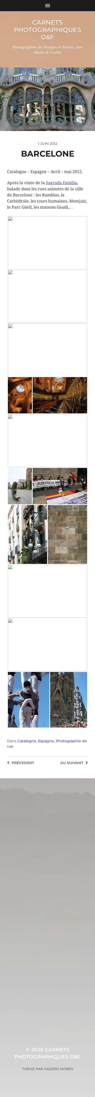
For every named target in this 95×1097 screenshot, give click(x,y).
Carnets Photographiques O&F (47, 30)
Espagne (46, 741)
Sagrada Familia (61, 182)
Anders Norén (58, 1069)
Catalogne (26, 741)
